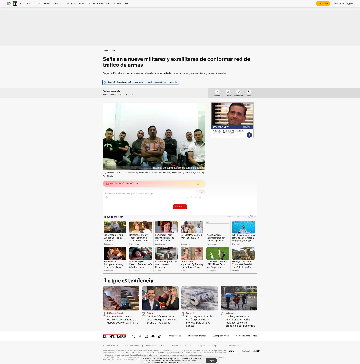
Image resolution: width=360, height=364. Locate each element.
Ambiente (229, 313)
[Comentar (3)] (238, 92)
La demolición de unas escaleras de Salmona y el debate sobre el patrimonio (122, 319)
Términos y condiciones (181, 346)
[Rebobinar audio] (187, 197)
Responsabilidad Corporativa (210, 346)
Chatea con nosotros (248, 336)
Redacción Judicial (111, 91)
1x (196, 197)
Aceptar (211, 360)
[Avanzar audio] (192, 197)
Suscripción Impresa (197, 336)
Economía (190, 313)
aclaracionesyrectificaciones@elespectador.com (187, 355)
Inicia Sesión (339, 3)
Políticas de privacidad (155, 346)
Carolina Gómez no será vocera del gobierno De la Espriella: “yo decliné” (161, 319)
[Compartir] (217, 92)
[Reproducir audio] (107, 197)
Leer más (180, 206)
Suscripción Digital (221, 336)
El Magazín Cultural (115, 313)
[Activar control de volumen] (200, 198)
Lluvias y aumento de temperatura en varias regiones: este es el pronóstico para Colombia (240, 321)
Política (150, 313)
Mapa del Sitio (175, 336)
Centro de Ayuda (132, 346)
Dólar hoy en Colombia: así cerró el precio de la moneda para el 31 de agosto (201, 321)
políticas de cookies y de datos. (166, 362)
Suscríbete (323, 3)
